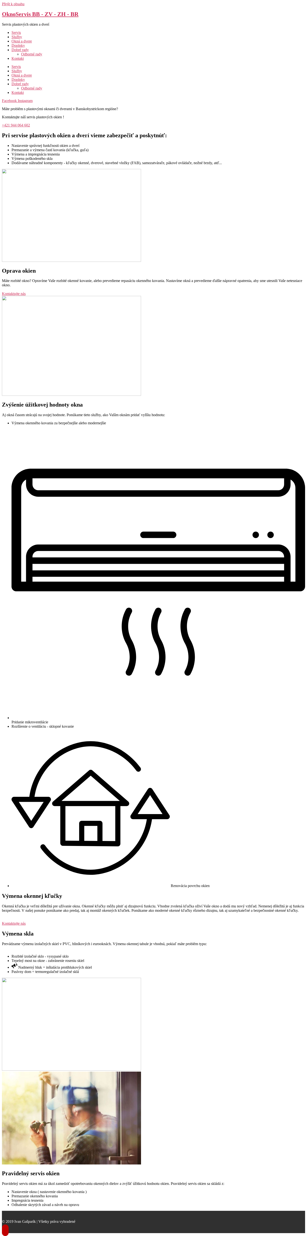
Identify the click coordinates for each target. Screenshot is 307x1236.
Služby (17, 37)
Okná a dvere (22, 41)
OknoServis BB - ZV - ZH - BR (40, 14)
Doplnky (18, 45)
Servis (16, 32)
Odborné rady (31, 54)
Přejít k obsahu (13, 4)
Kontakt (18, 58)
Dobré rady (20, 50)
